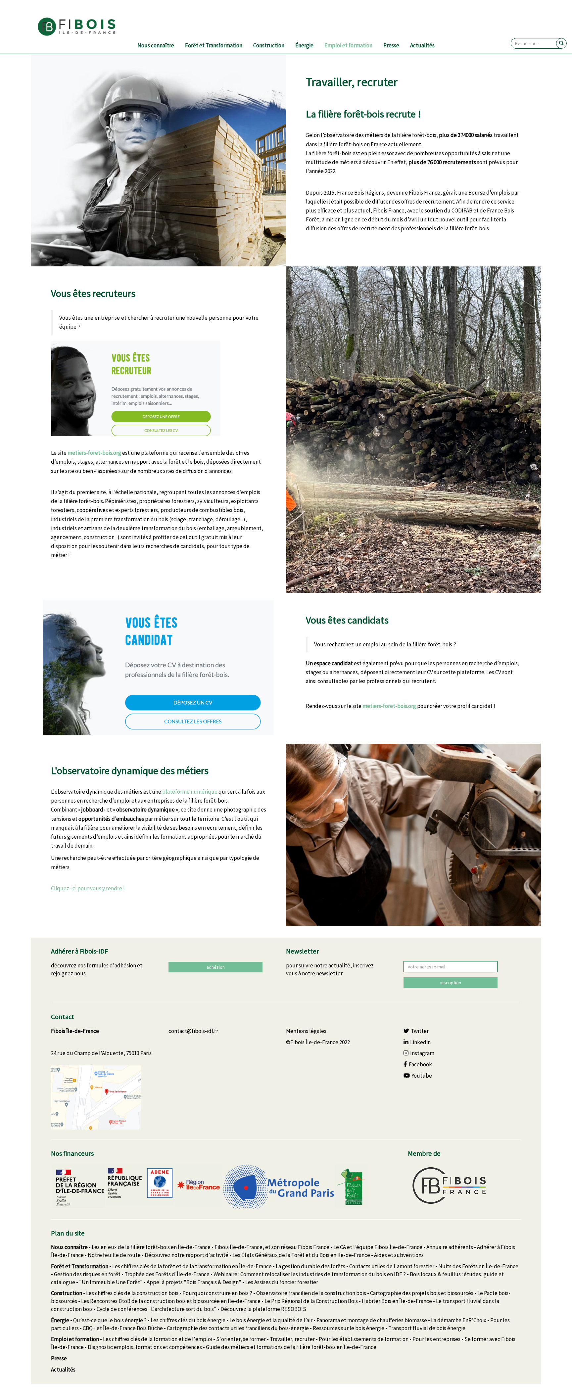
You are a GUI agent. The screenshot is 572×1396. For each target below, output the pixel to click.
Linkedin (420, 1042)
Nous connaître (155, 45)
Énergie (304, 45)
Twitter (420, 1031)
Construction (268, 45)
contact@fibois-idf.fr (193, 1031)
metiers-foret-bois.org (94, 452)
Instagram (422, 1053)
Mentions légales (306, 1031)
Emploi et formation (348, 45)
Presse (391, 45)
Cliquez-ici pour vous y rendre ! (88, 888)
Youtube (421, 1075)
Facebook (420, 1064)
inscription (450, 983)
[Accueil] (84, 27)
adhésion (216, 967)
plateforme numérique (189, 791)
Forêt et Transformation (213, 45)
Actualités (422, 45)
